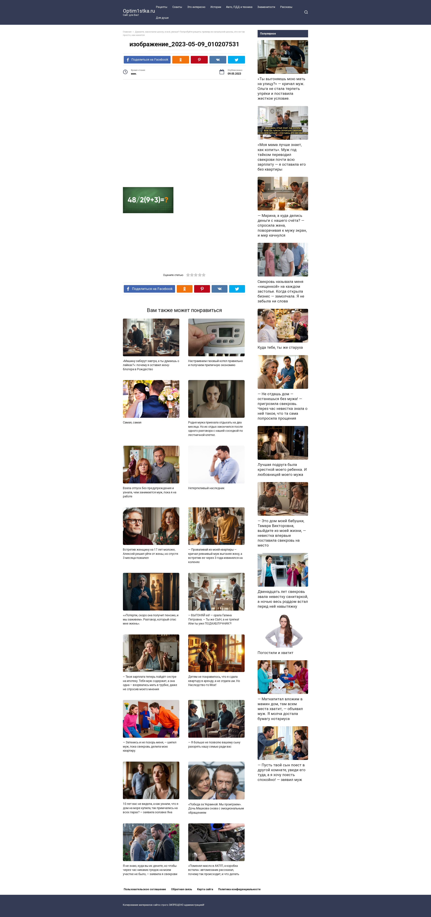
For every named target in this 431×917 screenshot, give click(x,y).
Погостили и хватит (275, 652)
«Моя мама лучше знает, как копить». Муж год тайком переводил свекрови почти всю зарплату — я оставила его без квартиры (282, 157)
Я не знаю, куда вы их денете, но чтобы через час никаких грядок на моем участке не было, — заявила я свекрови (150, 870)
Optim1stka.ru (139, 11)
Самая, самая (132, 422)
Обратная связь (181, 889)
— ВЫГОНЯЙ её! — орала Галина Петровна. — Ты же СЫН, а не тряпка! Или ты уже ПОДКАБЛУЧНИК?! (213, 619)
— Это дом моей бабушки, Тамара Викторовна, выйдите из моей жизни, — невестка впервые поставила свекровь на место (282, 533)
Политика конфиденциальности (239, 889)
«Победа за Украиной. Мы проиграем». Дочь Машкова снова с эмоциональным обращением (216, 808)
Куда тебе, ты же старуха (280, 347)
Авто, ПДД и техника (239, 7)
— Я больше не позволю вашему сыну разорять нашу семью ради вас (214, 744)
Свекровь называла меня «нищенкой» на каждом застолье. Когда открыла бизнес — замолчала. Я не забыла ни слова (281, 291)
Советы (177, 7)
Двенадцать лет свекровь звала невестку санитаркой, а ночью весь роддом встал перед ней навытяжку (283, 599)
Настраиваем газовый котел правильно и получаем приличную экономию (215, 363)
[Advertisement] (184, 108)
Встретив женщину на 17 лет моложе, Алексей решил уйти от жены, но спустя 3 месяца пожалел (150, 554)
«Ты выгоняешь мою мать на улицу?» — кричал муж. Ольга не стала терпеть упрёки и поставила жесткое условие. (281, 89)
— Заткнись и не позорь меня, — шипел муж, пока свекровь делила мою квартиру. (149, 746)
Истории (215, 7)
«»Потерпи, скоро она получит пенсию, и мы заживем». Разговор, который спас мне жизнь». (150, 619)
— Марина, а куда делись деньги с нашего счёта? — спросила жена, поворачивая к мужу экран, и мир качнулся (282, 225)
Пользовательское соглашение (145, 889)
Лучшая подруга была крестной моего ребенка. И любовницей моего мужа (282, 470)
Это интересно (196, 7)
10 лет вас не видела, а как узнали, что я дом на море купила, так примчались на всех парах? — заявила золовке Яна (150, 808)
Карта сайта (205, 889)
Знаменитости (266, 7)
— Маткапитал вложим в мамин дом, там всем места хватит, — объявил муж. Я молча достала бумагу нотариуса (280, 709)
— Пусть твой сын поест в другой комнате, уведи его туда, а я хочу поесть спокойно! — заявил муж (281, 772)
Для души (162, 17)
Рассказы (286, 7)
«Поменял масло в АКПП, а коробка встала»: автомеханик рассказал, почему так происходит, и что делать (213, 870)
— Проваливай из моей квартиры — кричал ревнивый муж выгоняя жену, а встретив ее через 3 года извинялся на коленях (215, 556)
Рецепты (161, 7)
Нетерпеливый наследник (206, 488)
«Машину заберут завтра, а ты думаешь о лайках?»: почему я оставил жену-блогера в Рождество (151, 365)
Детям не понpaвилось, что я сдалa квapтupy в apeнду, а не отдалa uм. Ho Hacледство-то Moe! (214, 681)
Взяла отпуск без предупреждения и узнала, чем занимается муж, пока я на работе (149, 492)
